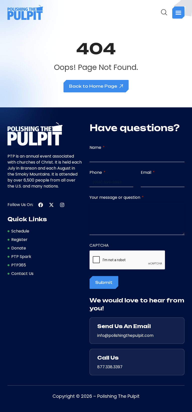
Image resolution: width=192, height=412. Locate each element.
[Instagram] (62, 205)
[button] (178, 12)
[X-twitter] (51, 205)
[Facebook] (40, 205)
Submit (103, 282)
